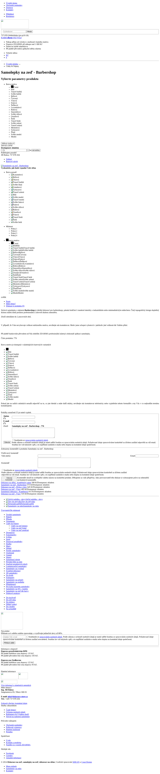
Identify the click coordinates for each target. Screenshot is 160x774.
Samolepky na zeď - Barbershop (13, 485)
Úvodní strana (11, 3)
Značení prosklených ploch (16, 564)
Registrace (10, 16)
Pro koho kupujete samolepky (18, 587)
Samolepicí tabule (13, 559)
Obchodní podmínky (14, 5)
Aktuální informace (13, 758)
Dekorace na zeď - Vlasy (11, 489)
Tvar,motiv (5, 510)
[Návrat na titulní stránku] (15, 28)
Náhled (9, 159)
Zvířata (9, 537)
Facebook (10, 753)
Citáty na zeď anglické (20, 530)
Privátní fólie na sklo (14, 562)
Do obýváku (11, 600)
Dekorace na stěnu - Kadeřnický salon (16, 483)
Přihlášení (10, 14)
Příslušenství (11, 584)
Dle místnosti (15, 510)
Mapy (8, 546)
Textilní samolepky (13, 515)
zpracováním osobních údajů (36, 440)
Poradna (9, 732)
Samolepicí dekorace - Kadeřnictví (14, 491)
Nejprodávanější (27, 504)
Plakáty (9, 517)
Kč (7, 55)
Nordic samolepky (13, 551)
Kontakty (9, 10)
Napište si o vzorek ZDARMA (18, 745)
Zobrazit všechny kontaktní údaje (14, 703)
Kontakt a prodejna (13, 743)
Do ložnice (10, 602)
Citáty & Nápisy (12, 523)
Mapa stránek (11, 766)
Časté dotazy (11, 710)
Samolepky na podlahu (15, 582)
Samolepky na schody (14, 580)
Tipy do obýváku (28, 501)
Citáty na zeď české (18, 528)
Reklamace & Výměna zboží (17, 714)
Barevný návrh (12, 161)
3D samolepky (12, 573)
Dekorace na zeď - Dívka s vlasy (14, 487)
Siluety (9, 557)
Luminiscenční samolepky (16, 566)
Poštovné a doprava (14, 727)
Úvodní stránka (12, 64)
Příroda (9, 519)
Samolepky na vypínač (15, 569)
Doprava (9, 7)
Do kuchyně (11, 597)
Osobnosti (10, 553)
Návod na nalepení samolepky (18, 717)
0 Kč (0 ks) (11, 38)
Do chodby (10, 607)
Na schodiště (11, 609)
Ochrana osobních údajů (15, 712)
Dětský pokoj (11, 604)
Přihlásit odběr (9, 643)
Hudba (8, 544)
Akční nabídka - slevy (34, 499)
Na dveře (9, 575)
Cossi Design (86, 762)
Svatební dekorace (13, 571)
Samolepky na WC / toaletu (17, 589)
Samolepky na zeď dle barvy (17, 591)
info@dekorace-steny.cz (18, 697)
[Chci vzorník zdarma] (12, 629)
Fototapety (10, 577)
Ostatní (9, 555)
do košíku (36, 150)
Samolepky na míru (31, 506)
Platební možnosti (13, 729)
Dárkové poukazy (13, 593)
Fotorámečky (11, 535)
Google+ (9, 755)
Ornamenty (10, 521)
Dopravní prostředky (14, 541)
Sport (8, 539)
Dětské (9, 548)
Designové (10, 533)
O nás (8, 740)
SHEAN (76, 762)
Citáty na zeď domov (19, 526)
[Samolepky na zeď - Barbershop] (14, 166)
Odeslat (7, 442)
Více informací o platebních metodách (16, 685)
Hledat (29, 31)
